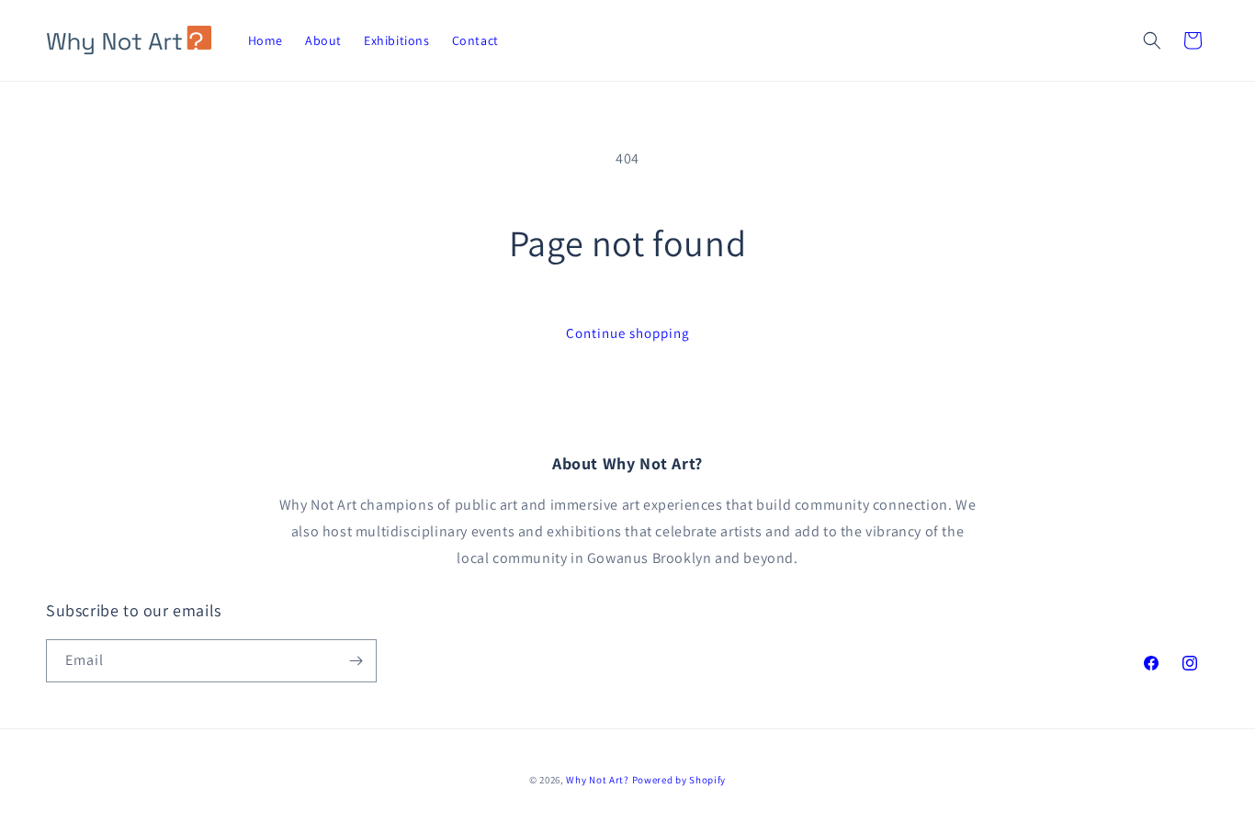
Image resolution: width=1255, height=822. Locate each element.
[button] (1152, 40)
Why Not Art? (597, 779)
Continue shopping (628, 333)
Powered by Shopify (679, 779)
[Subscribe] (355, 660)
